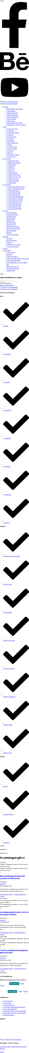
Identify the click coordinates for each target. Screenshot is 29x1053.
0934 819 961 (12, 991)
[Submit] (16, 281)
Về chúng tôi (7, 1003)
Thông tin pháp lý (8, 1005)
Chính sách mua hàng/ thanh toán (14, 1007)
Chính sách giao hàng (10, 1009)
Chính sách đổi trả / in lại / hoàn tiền (14, 1011)
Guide (11, 285)
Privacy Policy (21, 1013)
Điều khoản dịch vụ (9, 1015)
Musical (7, 285)
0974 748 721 (14, 984)
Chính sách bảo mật (9, 1013)
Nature (2, 285)
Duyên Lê (3, 884)
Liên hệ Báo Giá (8, 1001)
